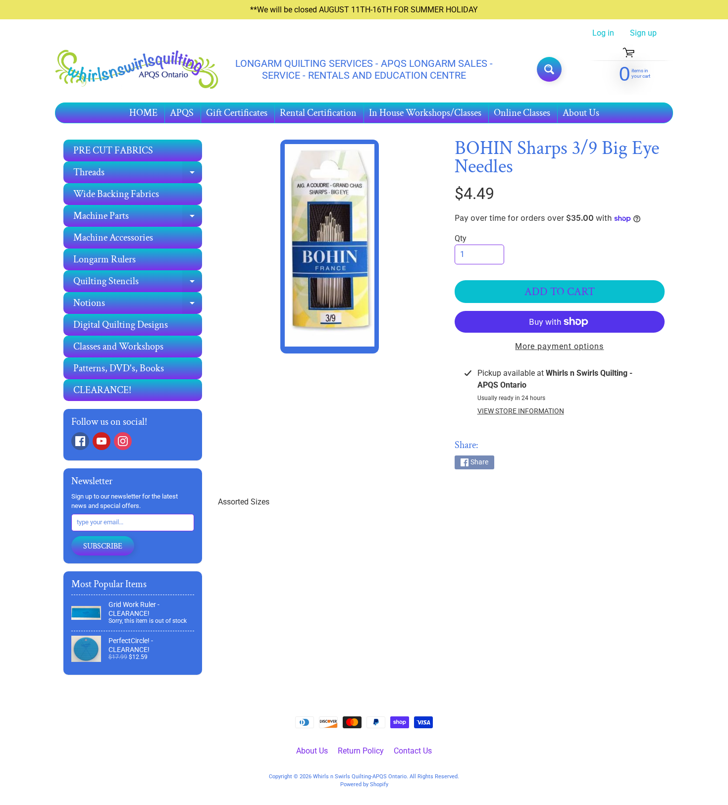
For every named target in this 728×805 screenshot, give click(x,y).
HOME (143, 112)
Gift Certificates (236, 112)
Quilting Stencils (137, 283)
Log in (603, 33)
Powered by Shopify (364, 784)
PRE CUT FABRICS (113, 150)
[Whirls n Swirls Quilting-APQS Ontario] (136, 70)
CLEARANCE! (102, 390)
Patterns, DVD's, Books (118, 368)
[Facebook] (80, 441)
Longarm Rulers (104, 259)
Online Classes (522, 112)
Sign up (643, 33)
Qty (461, 238)
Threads (137, 174)
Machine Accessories (113, 237)
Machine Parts (137, 218)
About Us (581, 112)
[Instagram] (123, 441)
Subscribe (102, 546)
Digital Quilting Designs (120, 324)
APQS (182, 112)
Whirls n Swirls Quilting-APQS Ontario (360, 776)
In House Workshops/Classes (425, 112)
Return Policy (361, 750)
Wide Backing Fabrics (116, 194)
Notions (137, 305)
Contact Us (413, 750)
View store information (520, 411)
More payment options (559, 346)
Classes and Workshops (118, 346)
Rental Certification (318, 112)
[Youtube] (101, 441)
